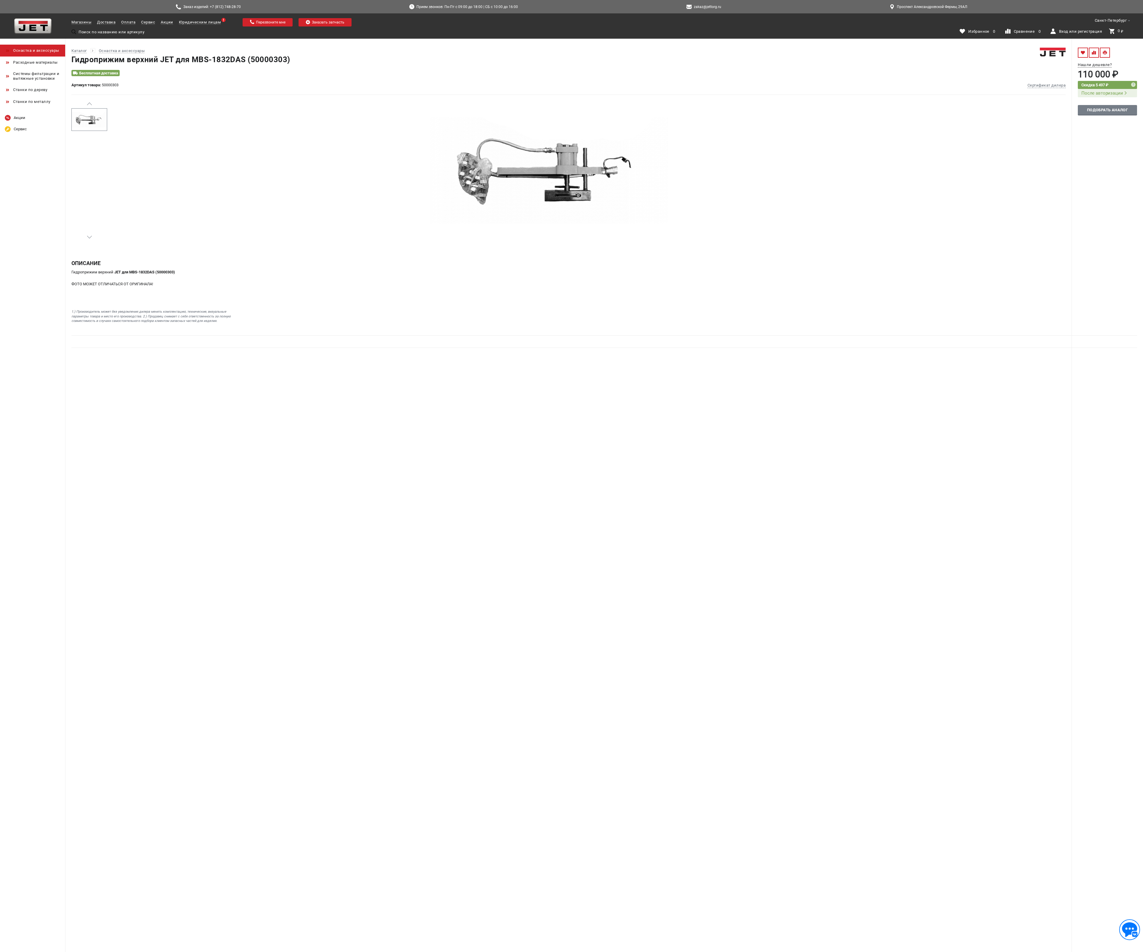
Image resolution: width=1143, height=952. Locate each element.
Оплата (128, 22)
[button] (89, 103)
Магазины (81, 22)
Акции (167, 22)
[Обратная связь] (1129, 929)
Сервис (148, 22)
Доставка (106, 22)
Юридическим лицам (200, 22)
